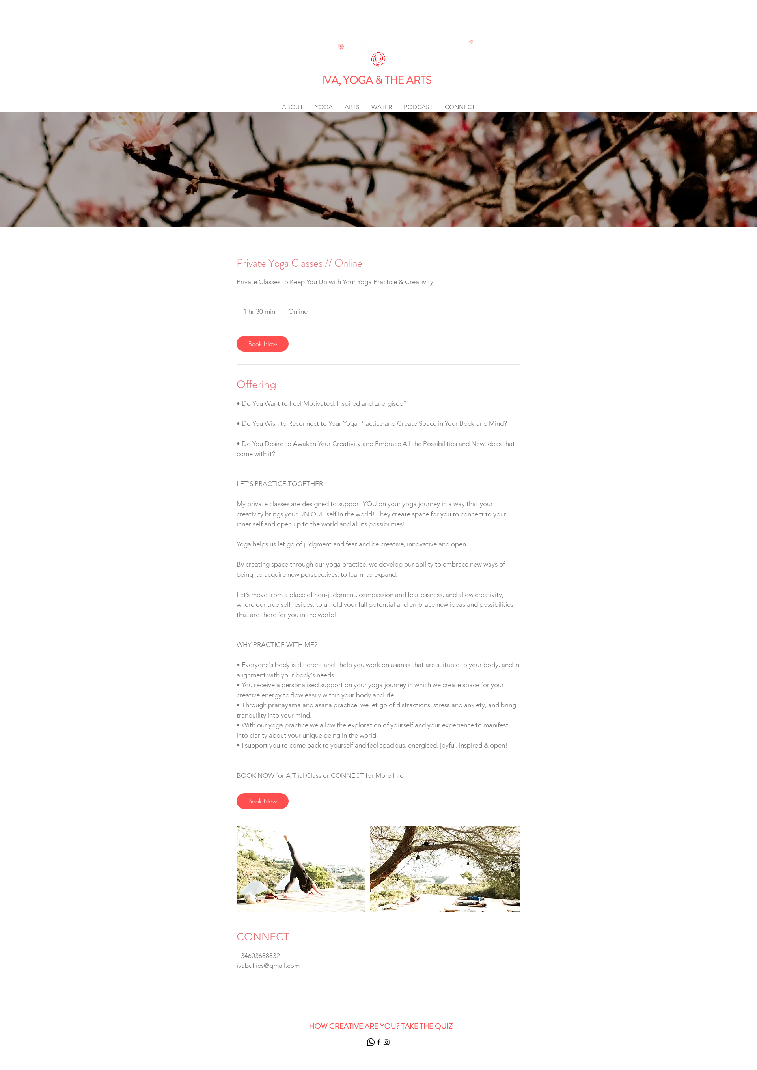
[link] (263, 344)
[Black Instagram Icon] (386, 1042)
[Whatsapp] (371, 1042)
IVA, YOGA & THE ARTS (377, 80)
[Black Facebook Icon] (378, 1042)
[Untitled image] (301, 869)
